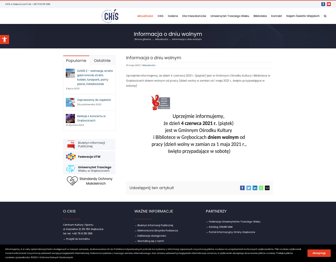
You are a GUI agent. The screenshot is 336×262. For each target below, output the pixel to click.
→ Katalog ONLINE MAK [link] (219, 227)
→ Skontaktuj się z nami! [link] (149, 241)
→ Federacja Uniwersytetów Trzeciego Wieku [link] (233, 221)
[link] (4, 39)
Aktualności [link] (148, 65)
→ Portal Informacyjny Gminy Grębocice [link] (230, 232)
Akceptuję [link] (319, 253)
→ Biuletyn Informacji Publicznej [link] (153, 225)
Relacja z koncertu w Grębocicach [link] (91, 118)
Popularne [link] (76, 60)
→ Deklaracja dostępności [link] (150, 236)
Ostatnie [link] (102, 60)
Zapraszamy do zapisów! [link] (94, 100)
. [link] (73, 257)
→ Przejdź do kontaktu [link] (76, 239)
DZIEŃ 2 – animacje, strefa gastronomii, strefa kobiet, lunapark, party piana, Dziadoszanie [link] (95, 77)
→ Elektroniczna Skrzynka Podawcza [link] (156, 230)
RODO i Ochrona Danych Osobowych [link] (52, 257)
